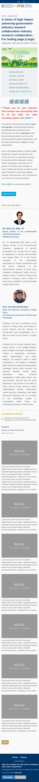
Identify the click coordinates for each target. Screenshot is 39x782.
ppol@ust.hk (10, 433)
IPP (24, 2)
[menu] (36, 6)
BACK (5, 742)
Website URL (26, 91)
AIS (18, 2)
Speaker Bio (14, 91)
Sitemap (23, 757)
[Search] (36, 1)
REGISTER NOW (9, 194)
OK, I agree (8, 777)
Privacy (15, 757)
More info (18, 772)
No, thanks (20, 777)
